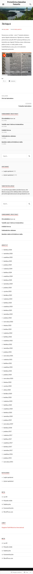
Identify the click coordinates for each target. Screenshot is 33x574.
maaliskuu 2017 (8, 443)
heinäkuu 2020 (8, 393)
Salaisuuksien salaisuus (9, 136)
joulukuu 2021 (8, 352)
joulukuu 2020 (8, 374)
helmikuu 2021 (8, 371)
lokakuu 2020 (7, 382)
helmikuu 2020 (8, 412)
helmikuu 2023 (8, 310)
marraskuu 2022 (8, 321)
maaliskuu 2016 (8, 454)
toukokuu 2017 (8, 435)
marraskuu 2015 (8, 462)
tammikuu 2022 (8, 348)
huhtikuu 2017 (8, 439)
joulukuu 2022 (8, 318)
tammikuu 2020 (8, 416)
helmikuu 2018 (8, 428)
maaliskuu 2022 (8, 340)
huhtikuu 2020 (8, 405)
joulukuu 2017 (8, 431)
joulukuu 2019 (8, 420)
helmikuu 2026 (8, 250)
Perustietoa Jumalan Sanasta (16, 3)
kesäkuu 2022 (8, 329)
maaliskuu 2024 (8, 276)
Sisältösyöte (7, 504)
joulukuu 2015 (8, 458)
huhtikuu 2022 (8, 337)
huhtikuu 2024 (8, 272)
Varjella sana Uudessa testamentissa (12, 124)
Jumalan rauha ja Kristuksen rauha (12, 142)
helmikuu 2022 (8, 344)
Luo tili (5, 497)
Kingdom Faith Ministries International (13, 527)
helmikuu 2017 (8, 446)
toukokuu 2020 (8, 401)
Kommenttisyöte (8, 508)
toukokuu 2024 (8, 268)
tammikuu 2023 (8, 314)
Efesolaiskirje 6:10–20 (8, 118)
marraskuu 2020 (8, 378)
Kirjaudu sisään (8, 500)
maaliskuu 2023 (8, 306)
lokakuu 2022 (7, 325)
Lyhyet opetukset (9, 175)
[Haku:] (16, 156)
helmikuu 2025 (8, 261)
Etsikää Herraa (6, 130)
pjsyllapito (17, 29)
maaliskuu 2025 (8, 257)
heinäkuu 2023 (8, 295)
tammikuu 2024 (8, 284)
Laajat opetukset (8, 171)
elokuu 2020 (7, 390)
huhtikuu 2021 (8, 363)
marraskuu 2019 (8, 424)
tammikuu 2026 (8, 253)
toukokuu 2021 (8, 359)
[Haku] (28, 4)
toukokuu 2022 (8, 333)
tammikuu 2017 (8, 450)
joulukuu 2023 (8, 287)
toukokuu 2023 (8, 299)
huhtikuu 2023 (8, 303)
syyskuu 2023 (8, 291)
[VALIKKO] (3, 4)
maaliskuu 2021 (8, 367)
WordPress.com (8, 512)
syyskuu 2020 (8, 386)
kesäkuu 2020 (8, 397)
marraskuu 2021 (8, 356)
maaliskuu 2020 (8, 409)
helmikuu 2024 (8, 280)
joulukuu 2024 (8, 265)
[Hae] (29, 156)
